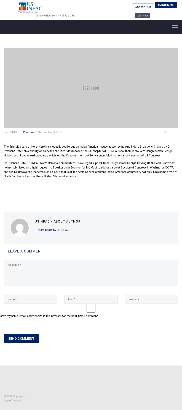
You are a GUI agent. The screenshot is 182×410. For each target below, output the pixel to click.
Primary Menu (175, 27)
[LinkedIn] (32, 193)
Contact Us (143, 7)
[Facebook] (6, 193)
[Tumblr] (27, 193)
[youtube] (121, 15)
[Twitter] (11, 193)
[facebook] (89, 15)
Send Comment (21, 338)
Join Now (143, 15)
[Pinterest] (22, 193)
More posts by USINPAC (53, 230)
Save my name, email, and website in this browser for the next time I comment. (49, 316)
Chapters (28, 132)
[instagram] (105, 15)
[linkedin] (94, 15)
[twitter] (99, 15)
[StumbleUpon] (38, 193)
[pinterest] (110, 15)
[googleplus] (115, 15)
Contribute (166, 5)
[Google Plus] (16, 193)
